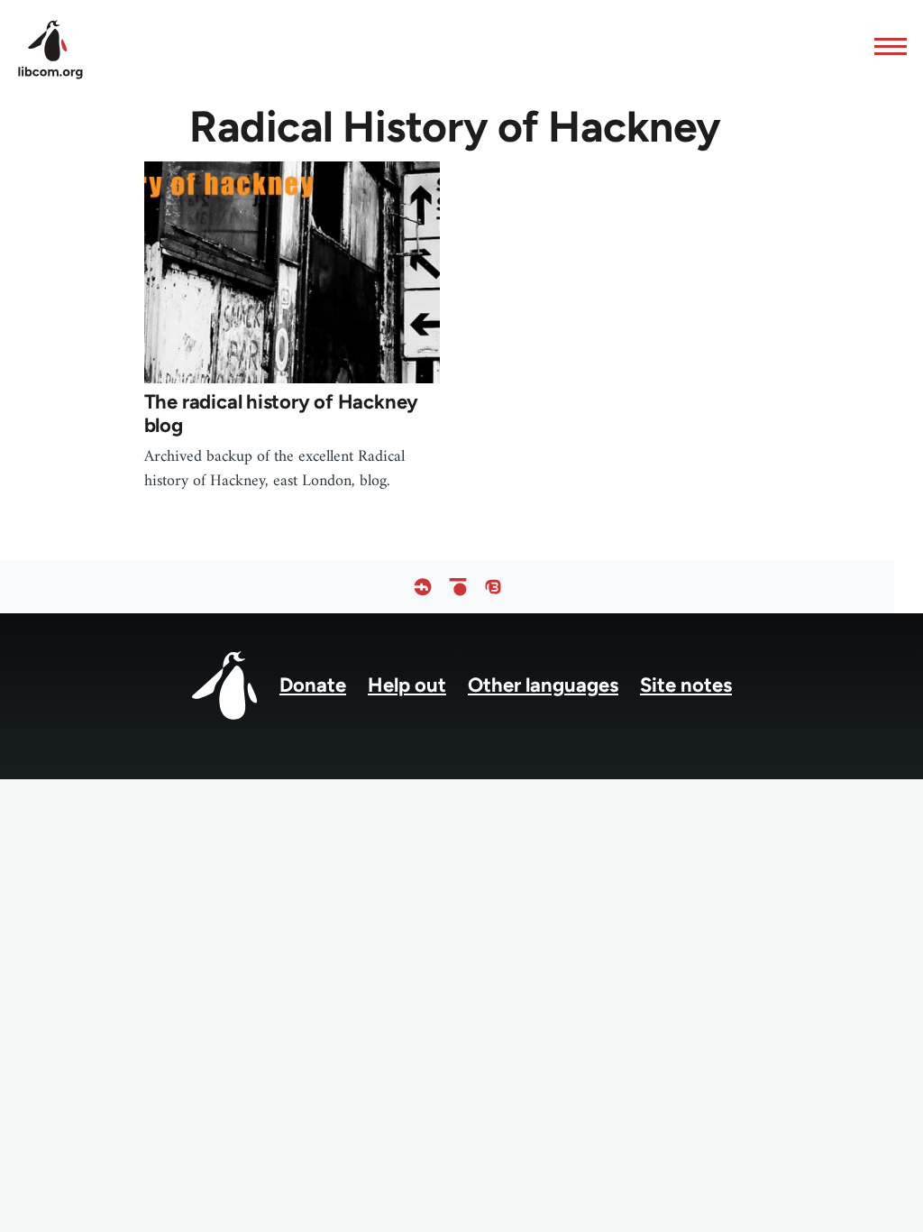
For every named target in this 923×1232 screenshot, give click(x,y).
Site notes (686, 685)
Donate (312, 685)
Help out (407, 685)
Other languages (543, 685)
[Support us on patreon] (458, 586)
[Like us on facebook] (423, 586)
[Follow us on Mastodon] (493, 586)
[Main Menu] (885, 46)
